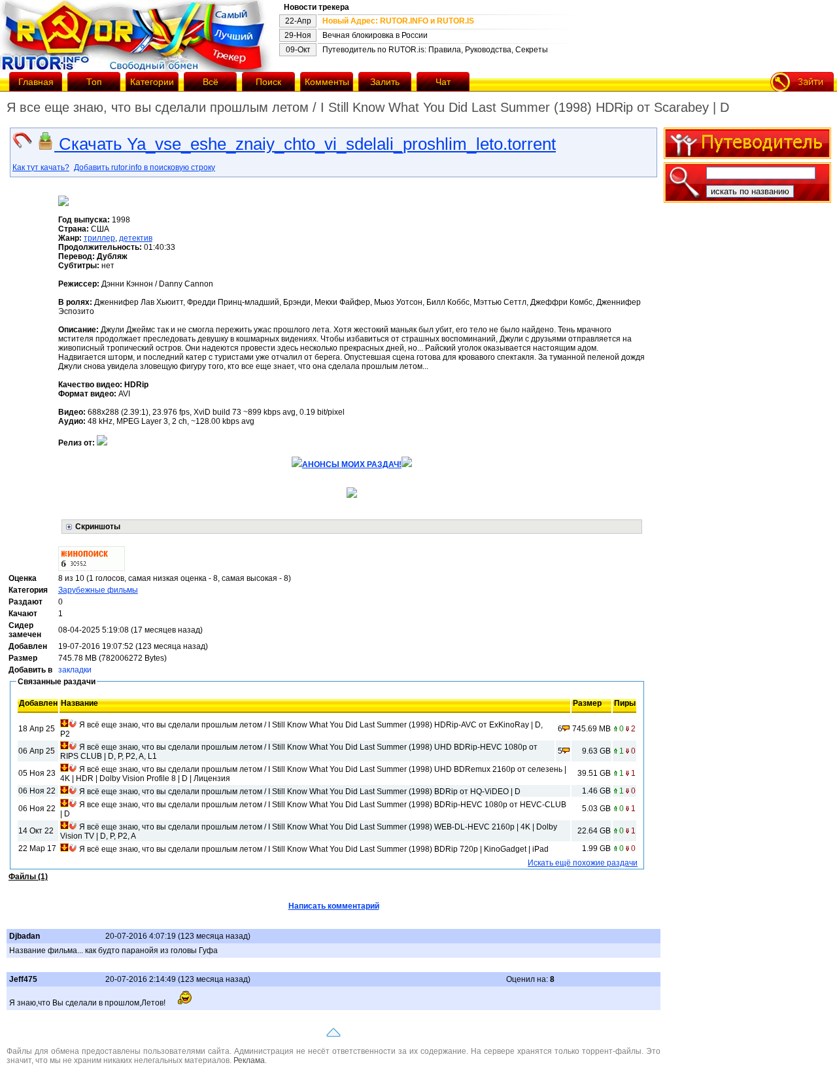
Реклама (249, 1060)
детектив (135, 238)
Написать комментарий (333, 906)
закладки (75, 669)
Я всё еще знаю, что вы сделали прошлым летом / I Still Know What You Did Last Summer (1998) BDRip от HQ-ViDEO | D (300, 791)
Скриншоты (97, 526)
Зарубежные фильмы (98, 590)
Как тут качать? (40, 167)
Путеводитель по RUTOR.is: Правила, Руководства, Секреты (435, 49)
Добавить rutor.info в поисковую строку (144, 167)
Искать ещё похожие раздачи (583, 862)
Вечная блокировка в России (375, 35)
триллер (99, 238)
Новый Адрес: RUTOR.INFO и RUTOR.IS (398, 21)
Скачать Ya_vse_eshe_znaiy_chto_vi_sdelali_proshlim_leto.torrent (305, 144)
